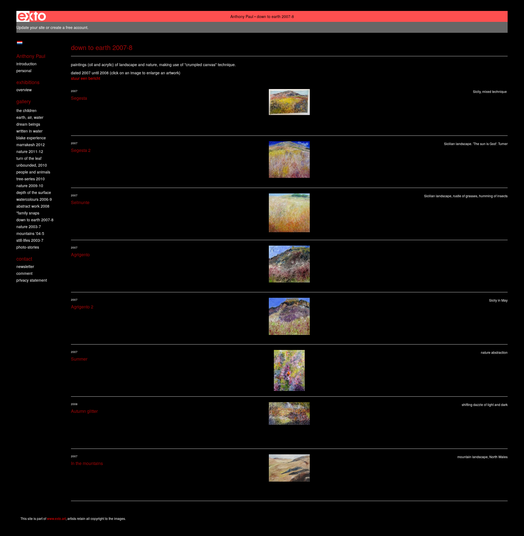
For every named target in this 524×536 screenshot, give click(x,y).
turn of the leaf (28, 158)
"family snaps (27, 213)
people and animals (33, 172)
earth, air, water (29, 117)
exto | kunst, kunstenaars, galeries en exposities (31, 16)
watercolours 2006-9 (34, 199)
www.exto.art (56, 518)
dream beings (28, 124)
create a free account (68, 27)
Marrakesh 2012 (30, 144)
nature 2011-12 (29, 151)
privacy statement (31, 280)
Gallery (23, 101)
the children (26, 110)
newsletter (25, 266)
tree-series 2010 (30, 178)
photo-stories (27, 247)
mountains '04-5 (30, 233)
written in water (29, 131)
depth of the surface (33, 192)
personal (23, 70)
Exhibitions (28, 82)
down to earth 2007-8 (34, 219)
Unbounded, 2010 (31, 165)
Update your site (30, 27)
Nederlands (19, 42)
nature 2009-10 (29, 185)
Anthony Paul (241, 16)
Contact (24, 258)
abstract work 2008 (32, 206)
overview (24, 89)
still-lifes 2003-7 (29, 240)
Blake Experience (31, 137)
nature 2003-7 (28, 226)
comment (24, 273)
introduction (26, 63)
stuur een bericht (85, 78)
